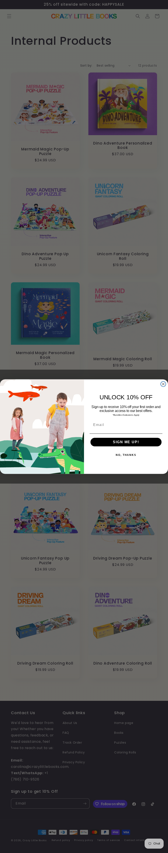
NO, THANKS (126, 455)
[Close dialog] (163, 384)
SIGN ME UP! (126, 442)
